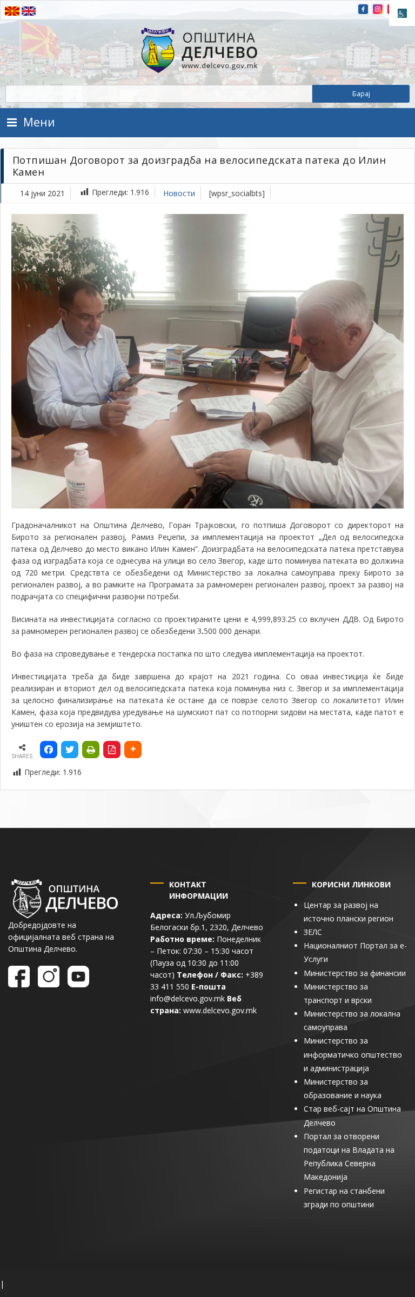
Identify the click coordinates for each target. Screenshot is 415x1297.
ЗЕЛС (313, 932)
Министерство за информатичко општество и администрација (353, 1054)
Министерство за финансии (355, 973)
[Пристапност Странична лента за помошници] (402, 13)
